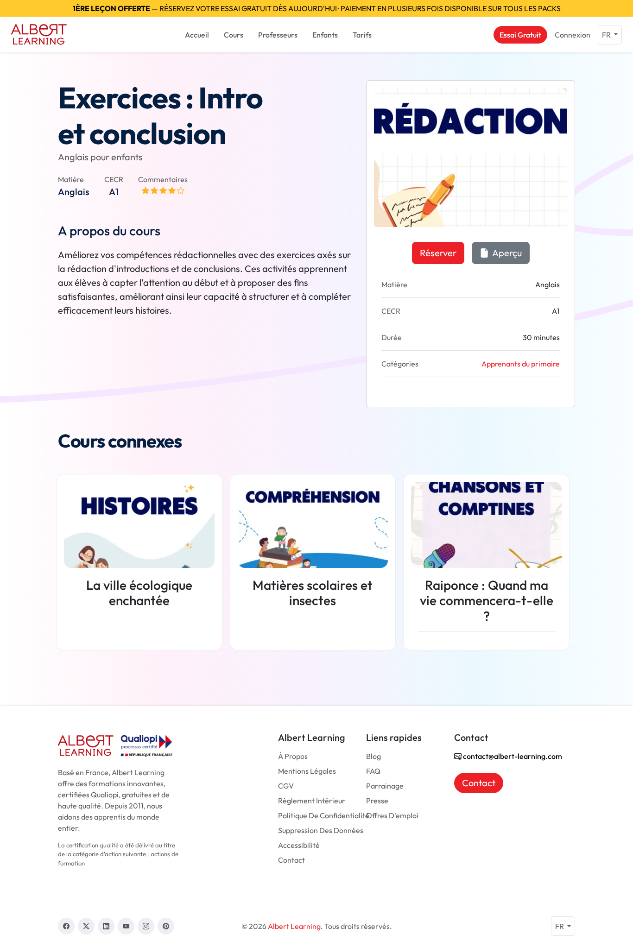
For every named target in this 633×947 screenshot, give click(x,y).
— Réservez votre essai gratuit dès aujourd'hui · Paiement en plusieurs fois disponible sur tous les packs (317, 8)
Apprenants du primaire (520, 363)
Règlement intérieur (311, 800)
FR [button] (607, 34)
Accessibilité (299, 845)
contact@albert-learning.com (512, 756)
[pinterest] (166, 926)
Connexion (572, 34)
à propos (293, 756)
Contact (291, 860)
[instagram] (146, 926)
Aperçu (506, 253)
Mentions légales (307, 771)
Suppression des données (320, 830)
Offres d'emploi (392, 815)
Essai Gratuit (520, 34)
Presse (377, 800)
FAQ (373, 771)
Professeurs (278, 34)
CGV (286, 785)
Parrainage (385, 785)
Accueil (197, 34)
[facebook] (66, 926)
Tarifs (362, 34)
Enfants (325, 34)
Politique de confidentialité (323, 815)
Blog (373, 756)
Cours (233, 34)
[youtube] (126, 926)
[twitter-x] (86, 926)
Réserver (438, 253)
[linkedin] (106, 926)
